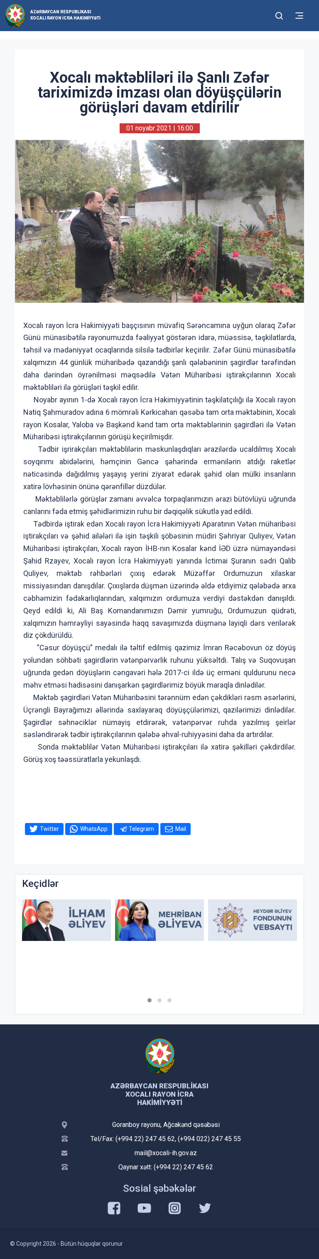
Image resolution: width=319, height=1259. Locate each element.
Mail (180, 828)
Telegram (141, 828)
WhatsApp (94, 828)
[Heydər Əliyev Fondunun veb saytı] (252, 920)
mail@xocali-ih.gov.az (166, 1153)
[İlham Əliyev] (66, 920)
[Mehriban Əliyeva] (159, 920)
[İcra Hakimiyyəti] (15, 15)
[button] (150, 1000)
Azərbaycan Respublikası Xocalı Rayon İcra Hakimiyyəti (65, 15)
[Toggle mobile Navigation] (299, 15)
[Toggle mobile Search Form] (279, 14)
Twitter (49, 828)
